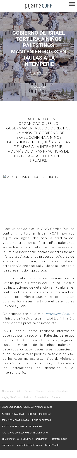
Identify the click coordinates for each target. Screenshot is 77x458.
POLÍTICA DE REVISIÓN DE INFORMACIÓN (22, 426)
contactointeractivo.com (29, 445)
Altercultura (7, 391)
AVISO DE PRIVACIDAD (13, 414)
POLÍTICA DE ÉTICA (41, 420)
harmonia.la (8, 445)
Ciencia (28, 391)
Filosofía (40, 391)
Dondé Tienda (52, 445)
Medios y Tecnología (58, 391)
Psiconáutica (41, 397)
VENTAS (32, 414)
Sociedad (38, 73)
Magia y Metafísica (11, 397)
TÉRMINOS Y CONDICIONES (15, 420)
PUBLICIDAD (45, 414)
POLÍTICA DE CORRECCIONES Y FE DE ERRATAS (25, 433)
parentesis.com (59, 439)
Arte (19, 391)
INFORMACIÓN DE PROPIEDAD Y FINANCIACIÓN (25, 439)
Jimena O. (40, 87)
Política (28, 397)
